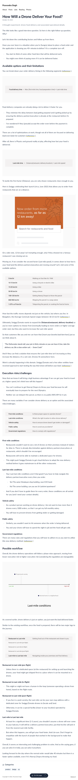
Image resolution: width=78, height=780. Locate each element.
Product (7, 769)
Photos (28, 10)
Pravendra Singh (9, 5)
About (4, 10)
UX (19, 769)
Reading (22, 10)
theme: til (73, 776)
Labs (15, 10)
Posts (10, 10)
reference (66, 71)
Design (14, 769)
